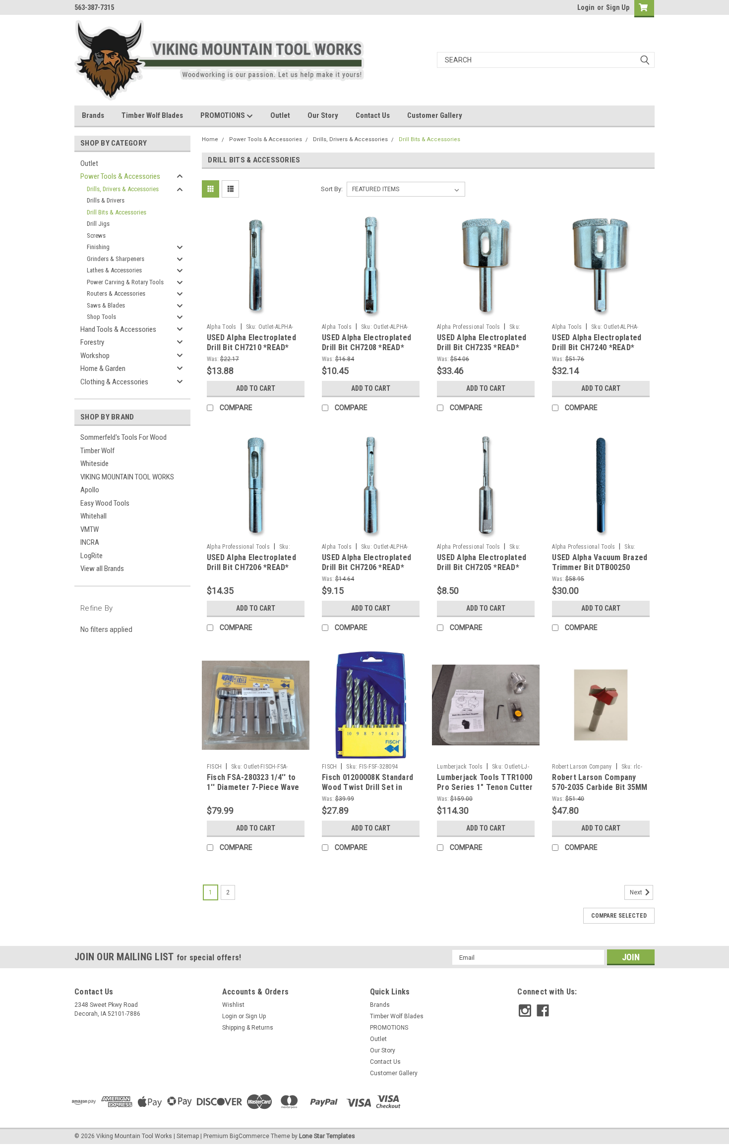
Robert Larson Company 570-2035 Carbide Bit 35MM (599, 782)
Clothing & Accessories (114, 381)
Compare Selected (619, 915)
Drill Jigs (98, 223)
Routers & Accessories (116, 293)
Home (210, 139)
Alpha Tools (222, 326)
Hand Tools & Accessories (118, 329)
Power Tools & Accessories (120, 176)
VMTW (89, 529)
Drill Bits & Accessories (116, 212)
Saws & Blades (106, 305)
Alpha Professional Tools (468, 326)
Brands (93, 115)
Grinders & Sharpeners (115, 258)
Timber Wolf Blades (152, 115)
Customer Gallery (434, 115)
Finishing (98, 247)
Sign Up (617, 7)
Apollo (89, 489)
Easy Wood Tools (104, 503)
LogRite (91, 555)
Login (586, 7)
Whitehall (93, 516)
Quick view (255, 311)
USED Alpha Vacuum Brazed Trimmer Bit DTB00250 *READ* (599, 567)
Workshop (95, 355)
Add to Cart (255, 388)
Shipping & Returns (247, 1027)
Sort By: (332, 189)
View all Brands (102, 568)
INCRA (89, 542)
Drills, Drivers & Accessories (123, 189)
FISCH (214, 766)
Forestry (92, 342)
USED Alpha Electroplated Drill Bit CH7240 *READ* (596, 342)
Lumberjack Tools (460, 766)
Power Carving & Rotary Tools (125, 282)
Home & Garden (102, 368)
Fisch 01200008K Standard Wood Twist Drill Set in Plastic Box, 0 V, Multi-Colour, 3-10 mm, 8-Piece (367, 792)
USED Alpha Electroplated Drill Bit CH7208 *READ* (366, 342)
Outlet (280, 115)
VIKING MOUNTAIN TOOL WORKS (127, 476)
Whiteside (94, 463)
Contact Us (373, 115)
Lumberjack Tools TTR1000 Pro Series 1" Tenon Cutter (485, 782)
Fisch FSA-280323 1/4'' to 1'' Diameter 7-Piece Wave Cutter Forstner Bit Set (253, 787)
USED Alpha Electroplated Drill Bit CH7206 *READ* (251, 562)
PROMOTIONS (223, 115)
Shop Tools (101, 316)
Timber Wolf (97, 450)
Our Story (322, 115)
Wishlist (233, 1004)
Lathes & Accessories (114, 270)
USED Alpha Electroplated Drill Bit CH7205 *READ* (481, 562)
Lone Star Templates (327, 1136)
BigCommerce (249, 1136)
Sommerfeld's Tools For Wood (123, 437)
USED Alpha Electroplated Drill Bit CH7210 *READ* (251, 342)
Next (637, 892)
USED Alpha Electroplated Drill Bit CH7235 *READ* (481, 342)
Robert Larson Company (581, 766)
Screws (96, 235)
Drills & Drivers (105, 200)
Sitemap (188, 1136)
